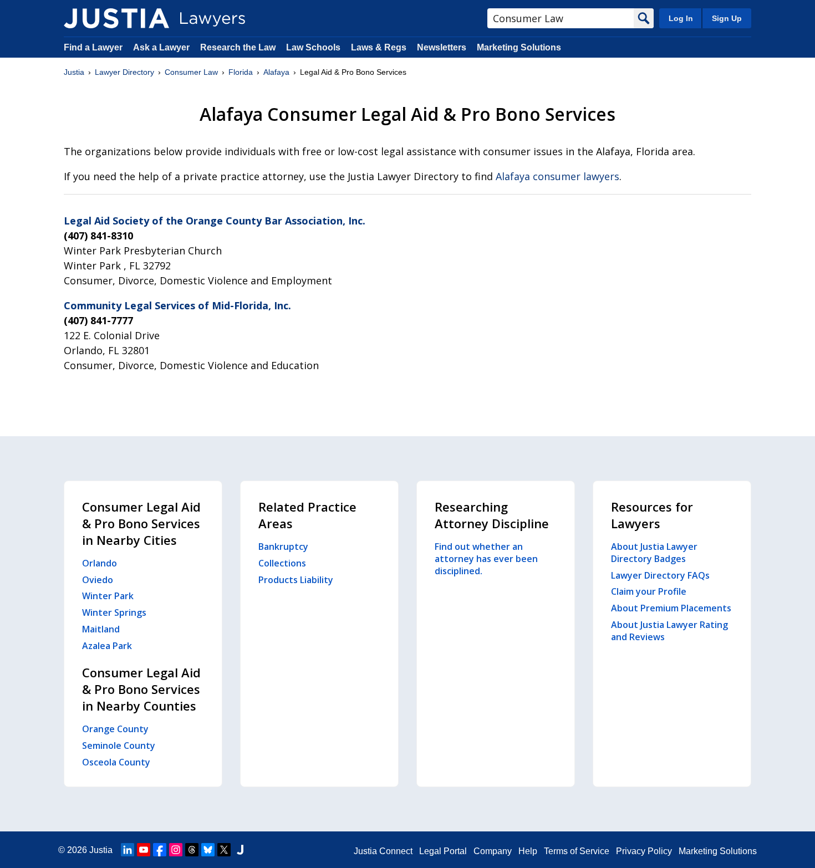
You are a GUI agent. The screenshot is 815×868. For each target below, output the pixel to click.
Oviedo (97, 580)
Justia (74, 72)
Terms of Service (576, 851)
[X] (224, 849)
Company (492, 851)
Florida (240, 72)
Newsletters (441, 47)
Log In (681, 18)
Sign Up (727, 18)
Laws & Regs (378, 47)
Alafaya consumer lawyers (557, 176)
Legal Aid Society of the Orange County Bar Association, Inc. (214, 220)
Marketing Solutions (519, 47)
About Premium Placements (671, 608)
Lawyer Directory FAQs (660, 575)
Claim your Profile (648, 591)
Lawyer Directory (124, 72)
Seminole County (118, 745)
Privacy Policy (644, 851)
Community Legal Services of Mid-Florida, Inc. (177, 305)
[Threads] (191, 849)
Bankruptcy (283, 546)
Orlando (99, 563)
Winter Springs (114, 612)
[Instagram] (175, 849)
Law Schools (313, 47)
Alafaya (276, 72)
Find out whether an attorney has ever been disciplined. (486, 558)
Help (527, 851)
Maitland (101, 629)
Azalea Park (107, 646)
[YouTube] (143, 849)
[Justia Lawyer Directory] (116, 18)
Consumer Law (191, 72)
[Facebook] (159, 849)
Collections (282, 563)
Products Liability (295, 580)
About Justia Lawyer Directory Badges (654, 552)
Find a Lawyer (93, 47)
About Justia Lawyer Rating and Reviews (669, 631)
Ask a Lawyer (162, 47)
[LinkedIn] (127, 849)
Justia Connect (383, 851)
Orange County (115, 729)
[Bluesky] (208, 849)
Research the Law (238, 47)
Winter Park (108, 596)
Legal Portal (443, 851)
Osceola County (116, 762)
